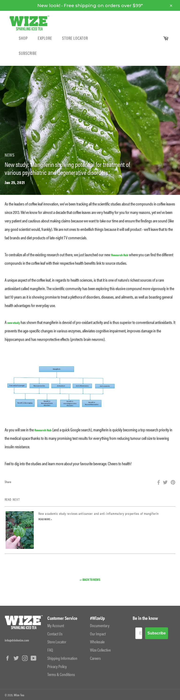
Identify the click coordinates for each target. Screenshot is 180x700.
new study (13, 322)
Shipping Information (62, 658)
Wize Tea (19, 694)
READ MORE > (45, 519)
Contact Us (55, 634)
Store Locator (75, 38)
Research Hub (119, 254)
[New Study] (61, 386)
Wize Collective (100, 650)
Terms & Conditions (61, 674)
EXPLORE (45, 38)
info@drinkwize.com (17, 640)
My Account (55, 625)
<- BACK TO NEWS (90, 579)
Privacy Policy (57, 666)
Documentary (99, 625)
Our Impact (98, 634)
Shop (23, 38)
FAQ (50, 650)
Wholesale (97, 642)
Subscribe (28, 53)
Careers (95, 658)
